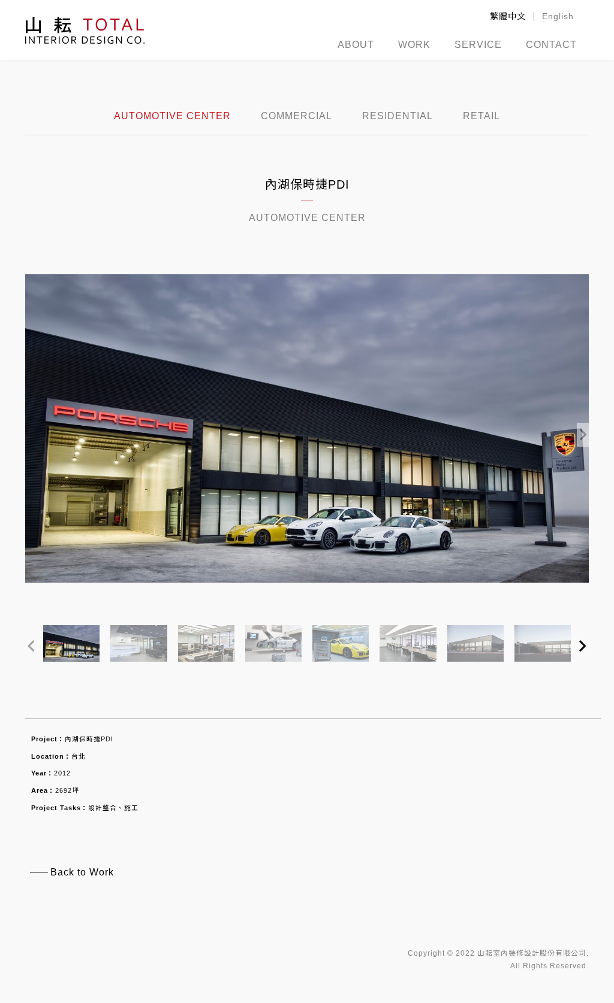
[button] (583, 429)
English (558, 16)
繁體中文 (508, 16)
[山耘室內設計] (85, 30)
